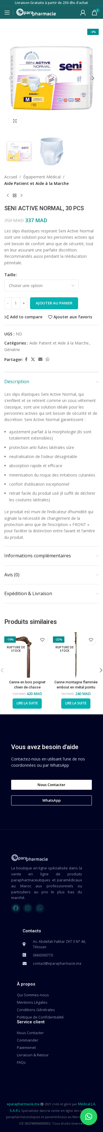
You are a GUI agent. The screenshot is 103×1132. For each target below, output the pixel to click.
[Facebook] (15, 908)
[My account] (83, 12)
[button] (10, 78)
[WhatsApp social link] (47, 359)
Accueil (10, 177)
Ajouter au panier (54, 303)
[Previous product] (7, 195)
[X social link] (33, 359)
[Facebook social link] (26, 359)
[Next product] (21, 195)
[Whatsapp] (39, 908)
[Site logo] (36, 12)
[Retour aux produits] (14, 195)
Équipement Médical (42, 177)
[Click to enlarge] (15, 121)
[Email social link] (40, 359)
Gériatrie (12, 349)
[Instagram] (27, 908)
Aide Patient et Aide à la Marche (36, 183)
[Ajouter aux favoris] (42, 640)
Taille (9, 274)
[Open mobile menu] (7, 12)
